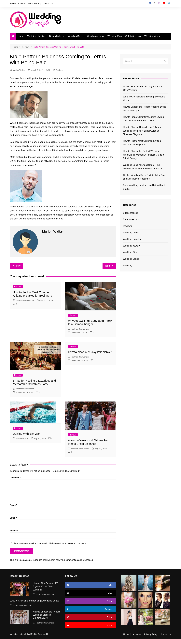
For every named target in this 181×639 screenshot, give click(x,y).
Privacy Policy (34, 3)
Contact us (48, 3)
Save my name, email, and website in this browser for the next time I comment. (49, 543)
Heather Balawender (25, 300)
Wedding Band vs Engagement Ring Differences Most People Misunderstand (143, 167)
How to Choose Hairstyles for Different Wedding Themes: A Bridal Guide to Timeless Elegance (142, 131)
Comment (15, 477)
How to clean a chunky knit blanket (90, 352)
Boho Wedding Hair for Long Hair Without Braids (144, 187)
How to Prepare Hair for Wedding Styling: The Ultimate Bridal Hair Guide (143, 119)
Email (13, 518)
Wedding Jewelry (95, 36)
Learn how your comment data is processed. (71, 560)
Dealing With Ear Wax (26, 433)
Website (14, 530)
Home (13, 3)
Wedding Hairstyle (36, 36)
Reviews (59, 70)
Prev (18, 266)
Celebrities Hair (133, 36)
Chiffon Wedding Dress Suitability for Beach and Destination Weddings (145, 177)
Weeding (127, 265)
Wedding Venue (152, 36)
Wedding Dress (75, 36)
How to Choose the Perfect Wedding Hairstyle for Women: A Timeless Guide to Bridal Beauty (143, 155)
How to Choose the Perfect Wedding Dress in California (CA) (144, 109)
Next (107, 266)
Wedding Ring (114, 36)
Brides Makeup (56, 36)
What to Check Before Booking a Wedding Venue (144, 98)
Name (13, 505)
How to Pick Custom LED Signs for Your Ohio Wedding (143, 88)
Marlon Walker (19, 70)
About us (22, 3)
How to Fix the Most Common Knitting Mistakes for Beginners (142, 143)
